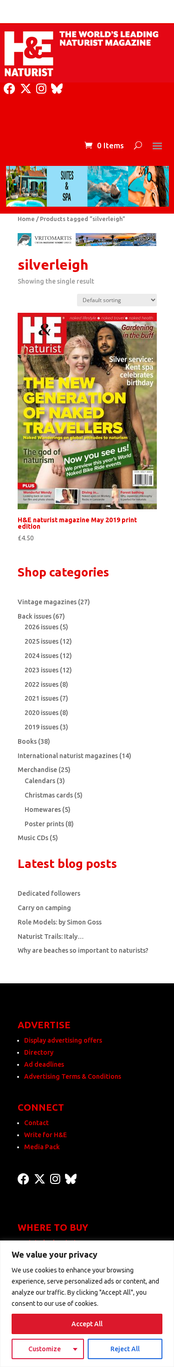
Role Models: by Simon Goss (60, 922)
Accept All (87, 1324)
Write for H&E (45, 1135)
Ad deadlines (44, 1064)
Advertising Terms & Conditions (72, 1076)
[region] (87, 1303)
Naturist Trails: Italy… (51, 936)
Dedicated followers (49, 893)
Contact (36, 1123)
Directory (38, 1052)
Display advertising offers (63, 1040)
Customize (44, 1349)
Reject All (125, 1349)
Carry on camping (44, 907)
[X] (26, 89)
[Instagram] (41, 89)
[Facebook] (9, 89)
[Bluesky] (57, 89)
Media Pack (42, 1147)
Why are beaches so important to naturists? (83, 950)
